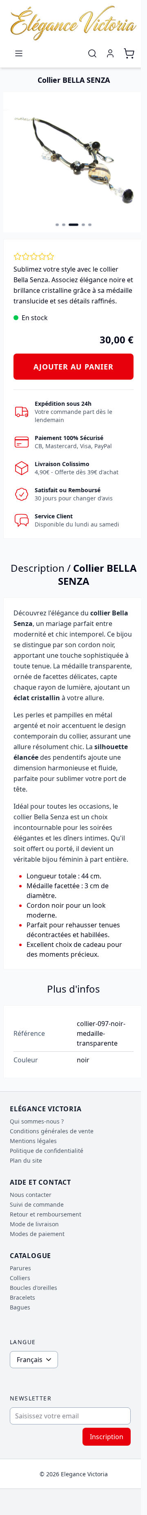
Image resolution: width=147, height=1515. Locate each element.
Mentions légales (33, 1141)
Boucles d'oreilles (33, 1288)
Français (29, 1359)
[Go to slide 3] (73, 224)
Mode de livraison (34, 1224)
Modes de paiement (37, 1234)
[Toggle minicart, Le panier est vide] (129, 53)
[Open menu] (19, 53)
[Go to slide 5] (89, 224)
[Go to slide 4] (83, 224)
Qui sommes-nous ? (37, 1121)
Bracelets (22, 1297)
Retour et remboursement (45, 1214)
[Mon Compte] (110, 53)
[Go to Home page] (73, 23)
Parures (20, 1268)
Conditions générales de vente (52, 1131)
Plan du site (26, 1160)
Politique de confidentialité (46, 1150)
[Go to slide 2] (63, 224)
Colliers (20, 1278)
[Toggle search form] (92, 53)
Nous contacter (30, 1195)
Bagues (20, 1307)
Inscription (106, 1436)
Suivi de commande (37, 1204)
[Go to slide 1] (57, 224)
